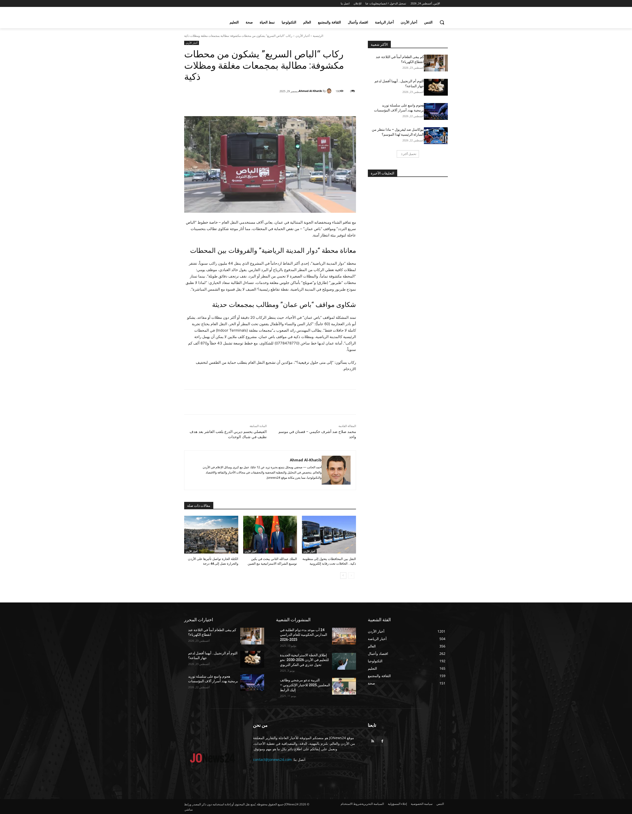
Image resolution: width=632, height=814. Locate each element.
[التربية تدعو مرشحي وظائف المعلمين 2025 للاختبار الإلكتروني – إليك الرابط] (344, 686)
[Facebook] (323, 104)
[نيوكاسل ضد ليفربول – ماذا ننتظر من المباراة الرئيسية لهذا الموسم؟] (436, 135)
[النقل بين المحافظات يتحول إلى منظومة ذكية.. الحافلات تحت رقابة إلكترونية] (329, 535)
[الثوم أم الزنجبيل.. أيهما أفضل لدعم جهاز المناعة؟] (436, 87)
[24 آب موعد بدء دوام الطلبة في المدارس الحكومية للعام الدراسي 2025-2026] (344, 636)
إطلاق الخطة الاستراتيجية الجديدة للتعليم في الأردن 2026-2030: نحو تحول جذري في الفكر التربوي (304, 660)
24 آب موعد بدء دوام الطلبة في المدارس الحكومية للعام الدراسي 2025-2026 (303, 635)
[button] (442, 22)
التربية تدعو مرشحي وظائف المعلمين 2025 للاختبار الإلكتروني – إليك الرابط (305, 685)
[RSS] (372, 741)
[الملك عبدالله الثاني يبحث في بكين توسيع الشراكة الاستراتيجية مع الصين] (270, 535)
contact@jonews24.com (272, 759)
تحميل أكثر (409, 154)
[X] (312, 104)
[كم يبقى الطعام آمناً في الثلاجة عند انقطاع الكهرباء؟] (436, 63)
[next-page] (343, 575)
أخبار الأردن (303, 36)
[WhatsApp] (301, 104)
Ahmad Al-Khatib (310, 91)
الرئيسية (318, 36)
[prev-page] (351, 575)
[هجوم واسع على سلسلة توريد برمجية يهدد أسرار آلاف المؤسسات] (436, 111)
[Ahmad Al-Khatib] (330, 90)
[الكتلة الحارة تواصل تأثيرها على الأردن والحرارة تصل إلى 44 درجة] (211, 535)
